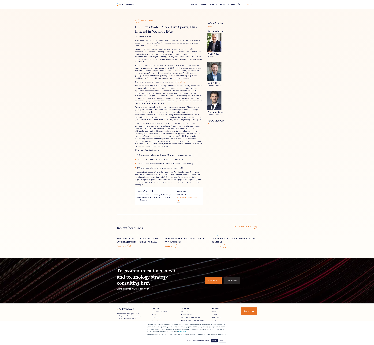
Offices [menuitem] (213, 320)
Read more (121, 246)
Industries (192, 4)
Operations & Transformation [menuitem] (192, 320)
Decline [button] (222, 340)
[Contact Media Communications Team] (178, 200)
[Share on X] (212, 124)
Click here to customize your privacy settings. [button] (197, 340)
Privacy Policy (182, 331)
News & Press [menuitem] (216, 317)
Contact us (250, 4)
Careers (231, 4)
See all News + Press (242, 226)
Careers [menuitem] (214, 315)
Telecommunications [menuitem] (160, 312)
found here (180, 82)
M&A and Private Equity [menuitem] (190, 317)
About (222, 4)
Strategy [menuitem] (184, 312)
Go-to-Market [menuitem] (186, 315)
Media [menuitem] (154, 315)
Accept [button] (214, 340)
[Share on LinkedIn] (208, 124)
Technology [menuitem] (156, 317)
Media (209, 27)
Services (203, 4)
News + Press (146, 21)
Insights (213, 4)
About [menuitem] (213, 312)
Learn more (232, 281)
